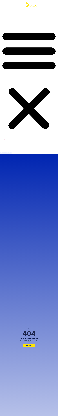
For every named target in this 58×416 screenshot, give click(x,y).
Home (3, 7)
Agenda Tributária (6, 146)
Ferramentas (4, 145)
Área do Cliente (4, 20)
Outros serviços (5, 144)
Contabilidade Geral (6, 142)
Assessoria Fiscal (6, 10)
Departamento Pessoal (7, 143)
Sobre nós (3, 8)
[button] (29, 79)
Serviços (3, 9)
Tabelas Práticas (6, 17)
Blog (2, 18)
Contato (3, 19)
